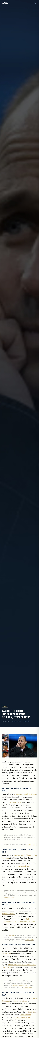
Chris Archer (25, 1014)
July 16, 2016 (29, 940)
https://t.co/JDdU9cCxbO (20, 985)
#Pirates (12, 935)
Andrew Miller (20, 1001)
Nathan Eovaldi (8, 913)
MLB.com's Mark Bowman (25, 794)
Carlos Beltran (23, 866)
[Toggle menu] (35, 3)
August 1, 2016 (31, 844)
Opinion (5, 706)
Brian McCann (15, 802)
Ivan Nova (6, 953)
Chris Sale (32, 1012)
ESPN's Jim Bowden (21, 1017)
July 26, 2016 (27, 987)
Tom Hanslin (5, 721)
